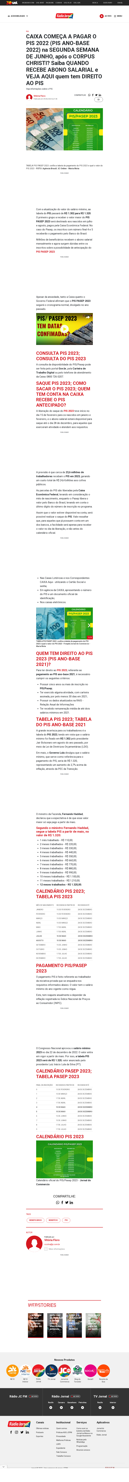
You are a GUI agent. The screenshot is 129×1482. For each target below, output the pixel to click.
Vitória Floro (39, 96)
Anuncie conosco (83, 1450)
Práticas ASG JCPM (64, 1432)
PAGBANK (50, 3)
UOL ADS (77, 3)
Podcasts (40, 1432)
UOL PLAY (68, 3)
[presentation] (89, 625)
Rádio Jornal (102, 1435)
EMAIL (120, 3)
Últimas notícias (42, 1428)
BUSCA (95, 3)
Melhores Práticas (63, 1440)
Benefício (53, 1220)
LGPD (58, 1444)
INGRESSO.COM (28, 3)
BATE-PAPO (107, 3)
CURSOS (59, 3)
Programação (81, 1446)
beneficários (35, 1220)
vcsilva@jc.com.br (52, 1244)
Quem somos (61, 1428)
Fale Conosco (61, 1452)
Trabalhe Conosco (63, 1456)
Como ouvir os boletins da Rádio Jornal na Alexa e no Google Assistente (84, 1432)
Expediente (60, 1448)
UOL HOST (40, 3)
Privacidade (61, 1436)
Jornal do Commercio (101, 1429)
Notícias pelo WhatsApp (81, 1441)
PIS (66, 1220)
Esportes (39, 1436)
